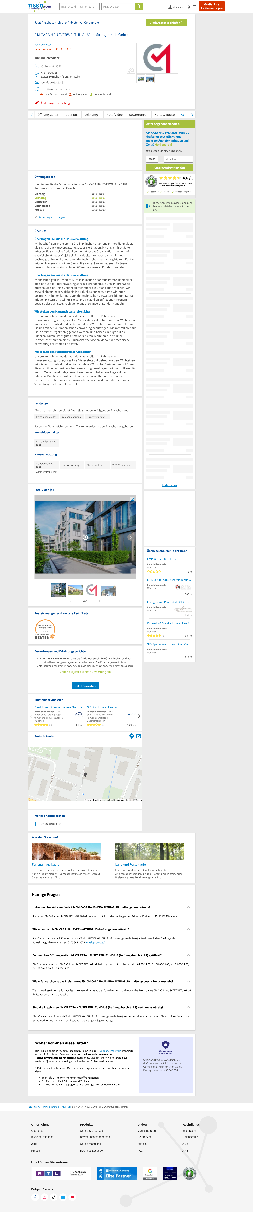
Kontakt (142, 1143)
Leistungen (93, 114)
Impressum (189, 1130)
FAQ (140, 1150)
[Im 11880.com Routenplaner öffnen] (131, 735)
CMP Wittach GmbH (159, 559)
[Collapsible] (189, 907)
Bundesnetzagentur (109, 1050)
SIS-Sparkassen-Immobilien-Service (169, 644)
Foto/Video (115, 114)
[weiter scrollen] (192, 114)
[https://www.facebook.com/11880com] (35, 1197)
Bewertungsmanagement (95, 1136)
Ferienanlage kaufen (46, 864)
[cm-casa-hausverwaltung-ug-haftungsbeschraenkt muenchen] (58, 590)
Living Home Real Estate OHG (166, 602)
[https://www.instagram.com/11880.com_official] (44, 1197)
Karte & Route (165, 114)
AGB (185, 1143)
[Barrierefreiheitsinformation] (190, 6)
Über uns (71, 114)
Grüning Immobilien (100, 707)
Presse (35, 1150)
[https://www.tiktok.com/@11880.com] (53, 1197)
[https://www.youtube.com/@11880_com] (72, 1197)
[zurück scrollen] (31, 114)
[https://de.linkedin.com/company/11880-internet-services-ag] (63, 1197)
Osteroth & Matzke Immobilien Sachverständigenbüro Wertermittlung (169, 623)
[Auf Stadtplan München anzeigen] (138, 736)
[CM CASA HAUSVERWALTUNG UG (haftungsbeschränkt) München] (132, 499)
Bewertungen (138, 114)
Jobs (34, 1143)
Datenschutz (190, 1136)
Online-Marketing (90, 1143)
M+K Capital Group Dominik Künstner (169, 580)
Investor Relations (42, 1136)
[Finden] (139, 6)
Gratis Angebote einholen (165, 22)
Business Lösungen (92, 1150)
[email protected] (95, 942)
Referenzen (144, 1136)
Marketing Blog (146, 1130)
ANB (185, 1150)
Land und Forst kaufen (131, 864)
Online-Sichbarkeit (91, 1130)
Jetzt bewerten (85, 686)
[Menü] (196, 6)
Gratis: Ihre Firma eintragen (212, 6)
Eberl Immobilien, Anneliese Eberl (56, 707)
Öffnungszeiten (48, 114)
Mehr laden (169, 485)
